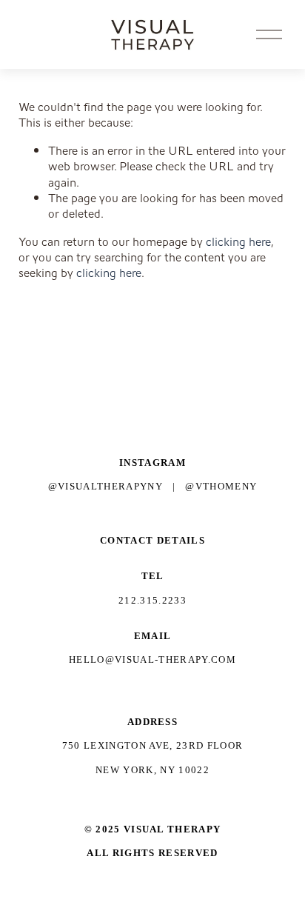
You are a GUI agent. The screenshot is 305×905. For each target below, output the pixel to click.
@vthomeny (221, 486)
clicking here (238, 242)
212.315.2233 (152, 600)
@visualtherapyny (105, 486)
